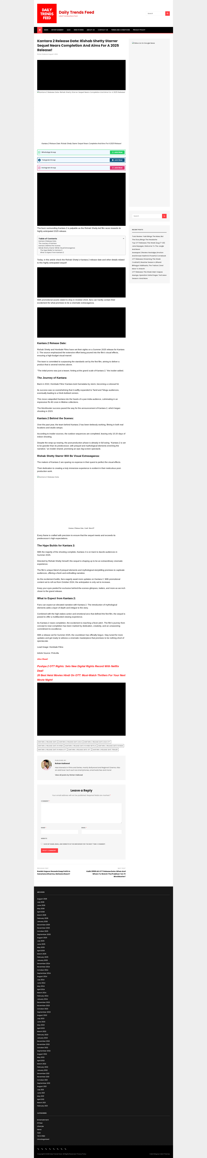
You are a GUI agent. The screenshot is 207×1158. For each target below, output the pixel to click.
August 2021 (42, 1086)
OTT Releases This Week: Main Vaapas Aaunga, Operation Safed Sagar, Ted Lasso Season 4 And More (149, 275)
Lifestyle (40, 1126)
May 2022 (40, 1057)
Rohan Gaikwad (42, 54)
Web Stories (79, 30)
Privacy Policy (139, 30)
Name (43, 828)
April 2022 (41, 1060)
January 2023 (42, 1038)
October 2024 (42, 970)
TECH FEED (41, 1136)
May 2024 (41, 986)
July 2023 (40, 1018)
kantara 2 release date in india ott (52, 750)
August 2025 (42, 937)
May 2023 (41, 1025)
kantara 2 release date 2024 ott (97, 742)
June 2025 (41, 944)
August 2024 (42, 976)
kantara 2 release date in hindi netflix (80, 746)
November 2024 (43, 967)
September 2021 (43, 1083)
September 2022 (43, 1051)
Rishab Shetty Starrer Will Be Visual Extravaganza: (57, 248)
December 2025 (43, 925)
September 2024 (44, 973)
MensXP (91, 528)
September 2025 (44, 934)
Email (84, 828)
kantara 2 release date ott (79, 750)
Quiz (69, 30)
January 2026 (42, 921)
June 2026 (41, 905)
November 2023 (43, 1005)
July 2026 (40, 902)
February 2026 (42, 918)
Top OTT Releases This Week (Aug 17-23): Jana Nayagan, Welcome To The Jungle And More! (148, 246)
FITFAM (39, 1123)
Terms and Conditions (120, 30)
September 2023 (44, 1012)
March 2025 (41, 954)
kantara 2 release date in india (110, 746)
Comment (45, 801)
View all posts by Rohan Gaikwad (69, 775)
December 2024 (43, 963)
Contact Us (103, 30)
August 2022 (42, 1054)
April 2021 (40, 1099)
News (46, 30)
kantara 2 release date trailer (105, 750)
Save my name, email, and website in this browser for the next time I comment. (75, 844)
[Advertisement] (81, 75)
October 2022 (42, 1047)
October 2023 (42, 1009)
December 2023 (43, 1002)
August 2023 (42, 1015)
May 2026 (41, 908)
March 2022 (41, 1064)
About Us (91, 30)
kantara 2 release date (47, 742)
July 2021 (40, 1089)
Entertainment (57, 30)
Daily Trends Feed (76, 12)
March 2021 (41, 1102)
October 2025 (42, 931)
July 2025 (40, 941)
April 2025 (41, 950)
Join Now (118, 152)
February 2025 (42, 957)
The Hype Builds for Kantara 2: (51, 250)
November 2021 (43, 1077)
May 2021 (40, 1096)
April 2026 (41, 912)
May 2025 (41, 947)
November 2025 (43, 928)
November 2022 (43, 1044)
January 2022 (42, 1070)
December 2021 (43, 1073)
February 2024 (42, 996)
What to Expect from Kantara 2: (52, 252)
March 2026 (41, 915)
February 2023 (42, 1035)
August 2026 (42, 899)
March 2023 (41, 1031)
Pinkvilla (55, 653)
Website (44, 838)
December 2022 (43, 1041)
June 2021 (41, 1093)
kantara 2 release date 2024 (70, 742)
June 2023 (41, 1022)
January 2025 (42, 960)
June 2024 (41, 983)
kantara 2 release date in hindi (50, 746)
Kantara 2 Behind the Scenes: (50, 246)
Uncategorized (43, 1139)
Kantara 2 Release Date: (47, 241)
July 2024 (40, 980)
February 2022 (42, 1067)
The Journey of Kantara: (48, 243)
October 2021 (42, 1080)
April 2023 (41, 1028)
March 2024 (41, 992)
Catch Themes (165, 1154)
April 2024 (41, 989)
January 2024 (42, 999)
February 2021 (42, 1106)
